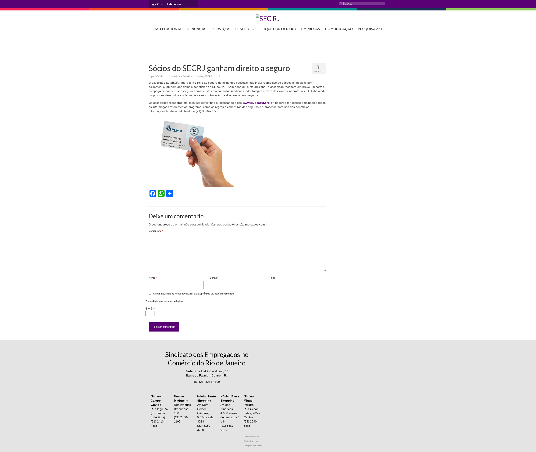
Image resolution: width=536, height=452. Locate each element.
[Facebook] (195, 3)
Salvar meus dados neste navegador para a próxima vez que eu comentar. (193, 293)
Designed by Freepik (253, 446)
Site (273, 278)
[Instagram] (188, 3)
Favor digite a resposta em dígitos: (165, 301)
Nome (153, 278)
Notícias (199, 76)
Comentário (156, 231)
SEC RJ (159, 76)
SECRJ (208, 76)
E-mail (214, 278)
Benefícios (188, 76)
